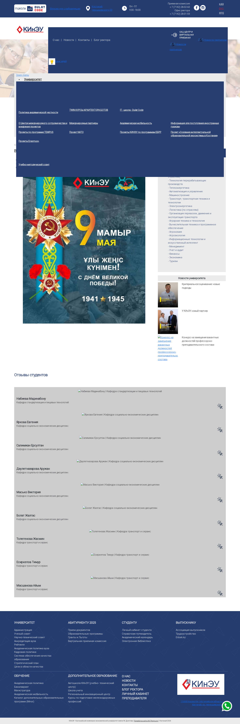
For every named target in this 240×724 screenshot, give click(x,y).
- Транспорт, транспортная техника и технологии (189, 200)
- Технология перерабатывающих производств (187, 182)
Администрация (23, 630)
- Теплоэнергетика (178, 187)
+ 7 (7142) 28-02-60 (180, 7)
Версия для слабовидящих (65, 8)
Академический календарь (137, 637)
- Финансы (174, 253)
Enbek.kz (181, 637)
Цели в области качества (28, 666)
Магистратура (22, 690)
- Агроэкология (176, 235)
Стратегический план (26, 663)
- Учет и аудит (176, 250)
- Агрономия (175, 231)
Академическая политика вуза (31, 648)
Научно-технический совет (29, 637)
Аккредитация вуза (25, 641)
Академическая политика (28, 683)
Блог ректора (102, 40)
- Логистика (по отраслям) (183, 209)
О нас (56, 40)
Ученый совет (22, 633)
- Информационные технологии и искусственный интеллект (186, 241)
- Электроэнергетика (180, 206)
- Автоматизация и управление (185, 191)
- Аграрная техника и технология (186, 220)
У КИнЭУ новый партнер (195, 311)
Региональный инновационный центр (89, 694)
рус (221, 8)
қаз (221, 4)
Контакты (84, 40)
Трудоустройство (186, 633)
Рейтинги (19, 644)
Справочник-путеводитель (137, 633)
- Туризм (173, 261)
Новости (69, 40)
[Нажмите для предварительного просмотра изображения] (84, 247)
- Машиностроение (179, 195)
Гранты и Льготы (77, 637)
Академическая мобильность (31, 694)
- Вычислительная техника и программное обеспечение (192, 226)
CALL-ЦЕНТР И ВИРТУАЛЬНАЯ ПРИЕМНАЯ (186, 35)
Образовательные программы (85, 633)
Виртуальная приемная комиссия (87, 641)
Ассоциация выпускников (190, 630)
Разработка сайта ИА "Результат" (146, 721)
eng (221, 12)
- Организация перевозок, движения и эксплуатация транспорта (189, 215)
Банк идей (61, 61)
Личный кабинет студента (137, 630)
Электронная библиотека (136, 641)
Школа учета (75, 690)
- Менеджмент (176, 246)
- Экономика (175, 257)
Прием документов (79, 630)
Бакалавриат (21, 686)
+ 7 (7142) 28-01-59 (180, 14)
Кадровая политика (25, 652)
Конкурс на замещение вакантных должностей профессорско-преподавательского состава (200, 341)
